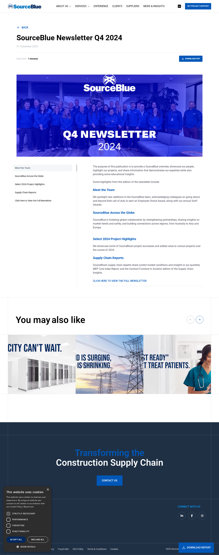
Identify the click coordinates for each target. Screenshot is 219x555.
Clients (117, 6)
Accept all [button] (16, 539)
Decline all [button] (37, 539)
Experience (101, 6)
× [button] (47, 489)
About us (62, 6)
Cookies (114, 549)
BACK (25, 27)
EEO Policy (78, 549)
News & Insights (154, 6)
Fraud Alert (63, 549)
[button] (27, 547)
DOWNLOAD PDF (192, 59)
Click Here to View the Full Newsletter (120, 280)
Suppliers (132, 6)
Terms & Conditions (96, 549)
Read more (29, 506)
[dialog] (27, 519)
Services (81, 6)
